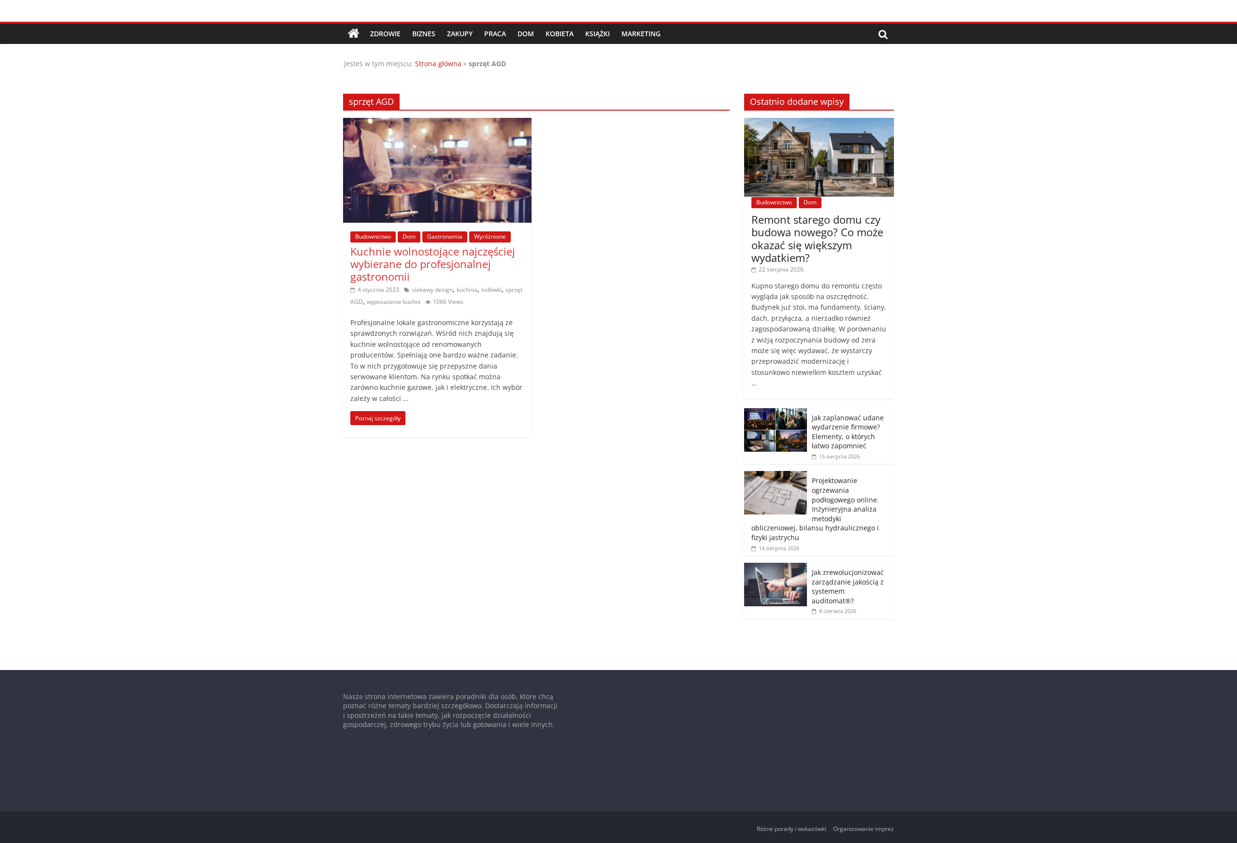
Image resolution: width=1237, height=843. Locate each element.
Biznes (423, 33)
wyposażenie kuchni (393, 302)
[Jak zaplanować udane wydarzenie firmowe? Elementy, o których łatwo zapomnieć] (775, 413)
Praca (495, 33)
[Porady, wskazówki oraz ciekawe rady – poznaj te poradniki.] (353, 34)
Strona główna (438, 63)
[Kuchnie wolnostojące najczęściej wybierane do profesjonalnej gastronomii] (437, 123)
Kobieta (560, 33)
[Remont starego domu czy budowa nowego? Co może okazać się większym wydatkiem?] (819, 123)
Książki (597, 33)
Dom (526, 33)
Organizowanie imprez (863, 829)
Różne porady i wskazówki (791, 829)
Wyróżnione (490, 236)
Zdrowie (385, 33)
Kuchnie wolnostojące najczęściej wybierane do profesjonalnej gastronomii (432, 264)
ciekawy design (432, 290)
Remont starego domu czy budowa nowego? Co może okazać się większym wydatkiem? (817, 238)
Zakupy (460, 33)
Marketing (641, 33)
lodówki (491, 290)
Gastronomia (444, 236)
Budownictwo (373, 236)
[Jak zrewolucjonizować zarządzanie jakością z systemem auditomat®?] (775, 567)
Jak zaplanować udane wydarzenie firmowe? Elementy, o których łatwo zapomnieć (848, 432)
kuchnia (467, 290)
